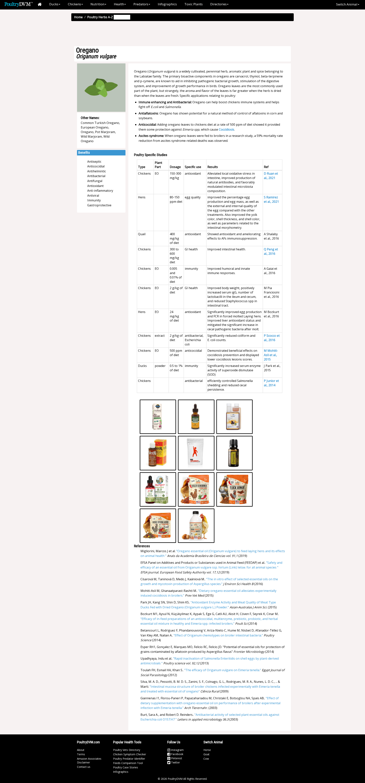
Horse (207, 750)
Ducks (53, 4)
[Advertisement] (182, 33)
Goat (206, 754)
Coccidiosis (226, 129)
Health (119, 4)
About (80, 750)
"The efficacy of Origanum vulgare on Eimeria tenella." (222, 670)
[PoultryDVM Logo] (18, 4)
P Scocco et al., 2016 (272, 338)
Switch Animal (346, 4)
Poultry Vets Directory (126, 750)
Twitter (175, 762)
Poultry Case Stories (125, 767)
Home (78, 17)
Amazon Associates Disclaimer (89, 760)
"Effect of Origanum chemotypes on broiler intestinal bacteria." (218, 635)
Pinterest (176, 758)
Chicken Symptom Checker (129, 754)
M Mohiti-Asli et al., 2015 (271, 355)
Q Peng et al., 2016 (271, 251)
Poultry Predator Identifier (129, 758)
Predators (140, 4)
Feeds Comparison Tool (128, 763)
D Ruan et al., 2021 (271, 175)
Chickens (74, 4)
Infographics (167, 4)
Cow (206, 758)
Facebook (176, 754)
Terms (81, 754)
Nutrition (97, 4)
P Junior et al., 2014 (271, 383)
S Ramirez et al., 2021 (271, 199)
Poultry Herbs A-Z (100, 17)
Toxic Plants (193, 4)
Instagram (177, 750)
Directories (218, 4)
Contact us (83, 767)
